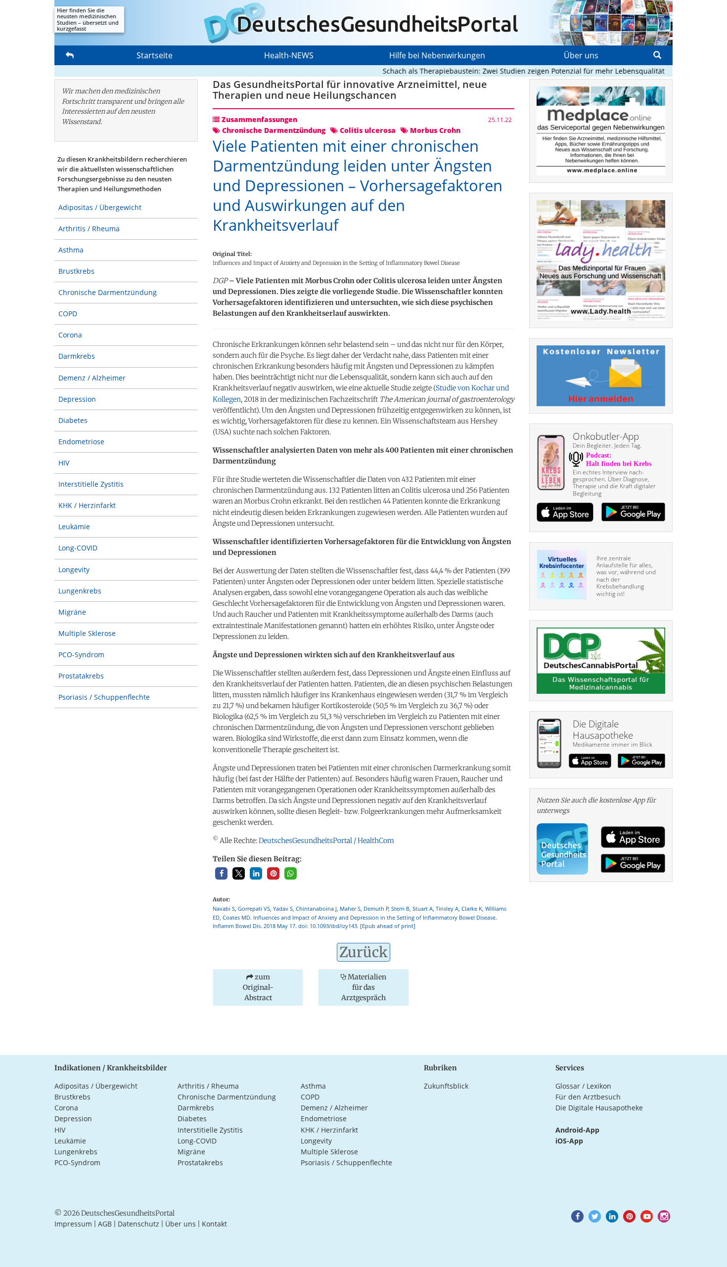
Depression (77, 399)
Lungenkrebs (79, 590)
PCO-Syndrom (81, 654)
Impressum (73, 1223)
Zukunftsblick (446, 1086)
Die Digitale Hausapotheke (599, 1107)
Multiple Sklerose (87, 633)
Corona (70, 334)
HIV (63, 462)
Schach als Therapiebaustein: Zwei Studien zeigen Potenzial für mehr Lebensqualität (505, 71)
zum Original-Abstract (258, 987)
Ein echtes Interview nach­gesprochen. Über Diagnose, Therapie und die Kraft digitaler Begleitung (614, 483)
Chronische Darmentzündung (107, 292)
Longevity (74, 569)
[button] (221, 873)
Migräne (72, 612)
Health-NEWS (289, 55)
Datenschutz (138, 1223)
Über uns (581, 55)
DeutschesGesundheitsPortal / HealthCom (326, 840)
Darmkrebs (76, 356)
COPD (67, 313)
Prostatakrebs (81, 675)
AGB (105, 1223)
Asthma (71, 249)
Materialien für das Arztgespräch (363, 987)
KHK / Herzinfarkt (87, 505)
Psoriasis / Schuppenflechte (104, 697)
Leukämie (74, 526)
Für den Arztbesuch (588, 1096)
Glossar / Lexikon (583, 1086)
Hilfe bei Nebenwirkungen (437, 55)
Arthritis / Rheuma (89, 228)
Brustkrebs (76, 271)
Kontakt (214, 1223)
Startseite (154, 55)
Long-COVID (77, 547)
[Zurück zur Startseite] (363, 22)
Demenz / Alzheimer (92, 377)
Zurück (363, 952)
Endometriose (81, 441)
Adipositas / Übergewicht (99, 207)
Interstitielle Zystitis (91, 484)
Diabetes (73, 420)
